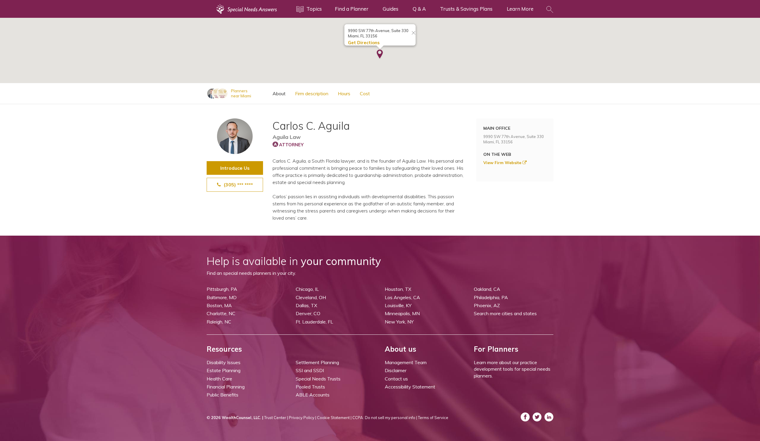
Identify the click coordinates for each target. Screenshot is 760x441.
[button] (380, 54)
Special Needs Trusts (318, 379)
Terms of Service (433, 417)
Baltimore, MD (222, 297)
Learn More (520, 9)
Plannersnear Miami (241, 93)
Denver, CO (308, 313)
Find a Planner (351, 9)
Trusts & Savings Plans (466, 9)
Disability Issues (223, 362)
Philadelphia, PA (491, 297)
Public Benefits (222, 395)
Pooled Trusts (310, 387)
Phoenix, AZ (487, 305)
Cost (365, 93)
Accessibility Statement (410, 387)
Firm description (311, 93)
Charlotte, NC (221, 313)
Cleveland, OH (311, 297)
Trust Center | (276, 417)
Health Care (219, 379)
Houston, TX (398, 289)
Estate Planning (223, 370)
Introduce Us (235, 168)
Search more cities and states (505, 313)
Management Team (406, 362)
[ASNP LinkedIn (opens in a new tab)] (548, 417)
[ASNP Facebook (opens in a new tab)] (525, 417)
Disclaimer (395, 370)
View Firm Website (502, 162)
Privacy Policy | (302, 417)
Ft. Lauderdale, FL (314, 322)
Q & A (419, 9)
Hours (344, 93)
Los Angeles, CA (402, 297)
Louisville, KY (398, 305)
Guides (390, 9)
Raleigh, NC (219, 322)
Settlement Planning (317, 362)
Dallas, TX (306, 305)
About (279, 93)
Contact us (396, 379)
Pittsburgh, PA (222, 289)
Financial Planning (226, 387)
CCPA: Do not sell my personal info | (384, 417)
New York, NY (399, 322)
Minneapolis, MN (402, 313)
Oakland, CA (487, 289)
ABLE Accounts (313, 395)
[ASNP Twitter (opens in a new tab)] (537, 417)
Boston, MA (219, 305)
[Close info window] (413, 33)
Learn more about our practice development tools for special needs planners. (512, 369)
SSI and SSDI (310, 370)
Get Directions (364, 42)
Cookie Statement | (334, 417)
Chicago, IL (307, 289)
